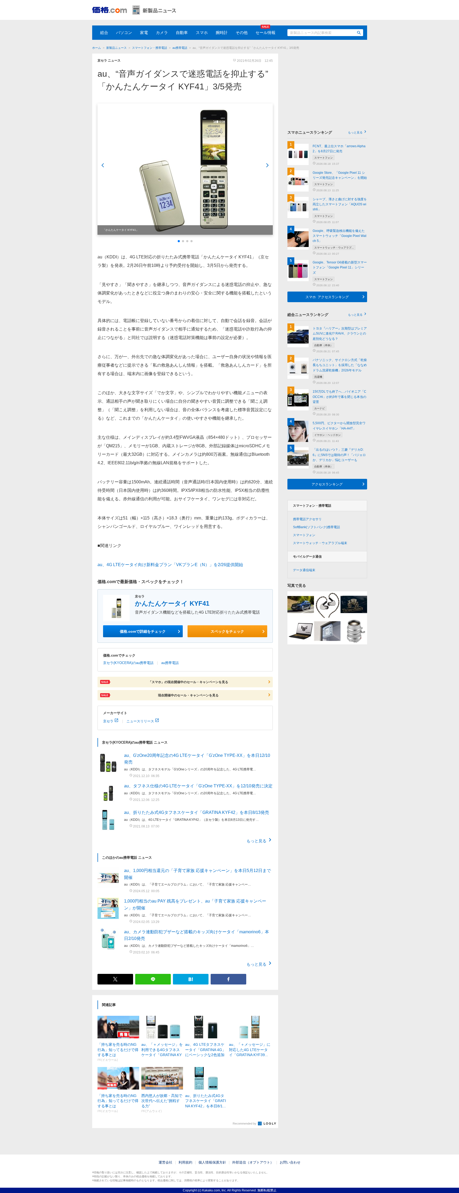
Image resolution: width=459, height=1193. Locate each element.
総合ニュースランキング (325, 314)
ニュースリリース (140, 721)
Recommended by (245, 1123)
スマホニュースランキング (325, 132)
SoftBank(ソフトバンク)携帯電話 (316, 527)
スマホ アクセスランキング (327, 296)
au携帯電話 (179, 47)
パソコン (124, 32)
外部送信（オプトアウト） (253, 1162)
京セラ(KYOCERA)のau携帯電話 (128, 663)
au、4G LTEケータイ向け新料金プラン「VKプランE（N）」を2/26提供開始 (170, 564)
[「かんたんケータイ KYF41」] (185, 169)
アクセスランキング (327, 484)
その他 (242, 32)
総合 (104, 32)
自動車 (182, 32)
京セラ (108, 721)
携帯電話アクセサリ (307, 519)
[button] (179, 241)
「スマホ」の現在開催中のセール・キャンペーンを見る (164, 681)
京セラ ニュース (109, 60)
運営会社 (165, 1162)
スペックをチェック (227, 631)
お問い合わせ (290, 1162)
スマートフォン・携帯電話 (149, 47)
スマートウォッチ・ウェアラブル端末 (320, 543)
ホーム (96, 47)
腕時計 (222, 32)
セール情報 (265, 32)
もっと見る (256, 841)
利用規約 (185, 1162)
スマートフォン (304, 535)
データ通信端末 (304, 570)
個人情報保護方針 (212, 1162)
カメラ (162, 32)
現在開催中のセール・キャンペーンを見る (160, 695)
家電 (144, 32)
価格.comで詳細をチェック (143, 631)
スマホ (202, 32)
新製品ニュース (116, 47)
